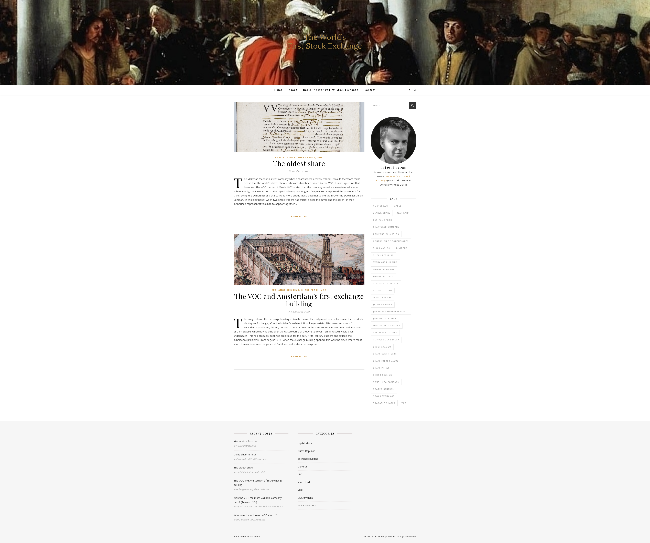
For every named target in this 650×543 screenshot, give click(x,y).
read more (299, 216)
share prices (381, 368)
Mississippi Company (386, 325)
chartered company (386, 227)
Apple (398, 206)
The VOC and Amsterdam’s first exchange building (299, 299)
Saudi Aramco (382, 347)
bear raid (403, 213)
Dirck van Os (381, 248)
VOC (320, 157)
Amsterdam (380, 206)
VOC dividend (305, 497)
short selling (382, 375)
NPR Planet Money (385, 332)
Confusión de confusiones (391, 241)
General (302, 466)
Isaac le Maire (382, 297)
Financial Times (383, 276)
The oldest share (299, 163)
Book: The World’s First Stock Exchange (330, 89)
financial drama (384, 269)
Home (278, 89)
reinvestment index (386, 339)
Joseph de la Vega (385, 318)
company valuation (386, 234)
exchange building (285, 290)
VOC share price (307, 505)
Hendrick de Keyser (385, 283)
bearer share (381, 213)
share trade (306, 157)
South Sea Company (386, 382)
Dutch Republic (383, 255)
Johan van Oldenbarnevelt (391, 311)
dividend (402, 248)
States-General (383, 389)
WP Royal (255, 536)
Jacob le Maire (382, 304)
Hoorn (377, 290)
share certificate (385, 353)
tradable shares (384, 403)
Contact (370, 89)
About (293, 89)
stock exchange (383, 396)
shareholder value (385, 361)
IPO (390, 290)
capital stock (285, 157)
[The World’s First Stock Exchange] (325, 42)
